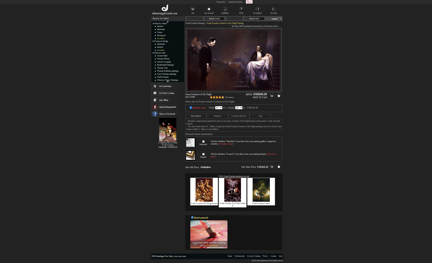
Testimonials (240, 256)
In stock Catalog (253, 256)
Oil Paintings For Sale (162, 256)
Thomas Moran (163, 59)
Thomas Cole (162, 68)
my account (208, 13)
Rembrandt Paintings (165, 65)
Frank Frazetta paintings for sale (236, 176)
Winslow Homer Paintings (167, 80)
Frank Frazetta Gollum (261, 203)
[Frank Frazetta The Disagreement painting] (204, 201)
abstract (160, 26)
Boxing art (161, 35)
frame (230, 256)
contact (275, 19)
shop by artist (160, 53)
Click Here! (211, 245)
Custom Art (221, 2)
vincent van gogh (164, 62)
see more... (161, 38)
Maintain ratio (199, 107)
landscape (161, 29)
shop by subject (161, 23)
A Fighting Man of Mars (168, 142)
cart (192, 13)
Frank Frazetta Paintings (195, 23)
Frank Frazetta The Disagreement (204, 203)
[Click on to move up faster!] (168, 21)
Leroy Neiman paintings (166, 74)
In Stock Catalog (166, 93)
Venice (160, 32)
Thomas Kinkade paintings (168, 71)
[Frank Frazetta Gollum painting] (261, 201)
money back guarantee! (167, 107)
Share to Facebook (167, 114)
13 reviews (229, 97)
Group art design (161, 41)
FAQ (241, 13)
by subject (257, 13)
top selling (163, 100)
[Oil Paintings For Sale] (165, 15)
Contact (273, 256)
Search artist (254, 18)
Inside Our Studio (235, 2)
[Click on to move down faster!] (168, 81)
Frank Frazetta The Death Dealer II (233, 204)
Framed (203, 157)
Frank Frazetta (163, 77)
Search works (214, 18)
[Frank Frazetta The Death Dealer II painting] (232, 201)
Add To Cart (260, 97)
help (280, 256)
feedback (225, 13)
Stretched (203, 144)
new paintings (165, 86)
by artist (274, 13)
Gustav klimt (162, 55)
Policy (265, 256)
